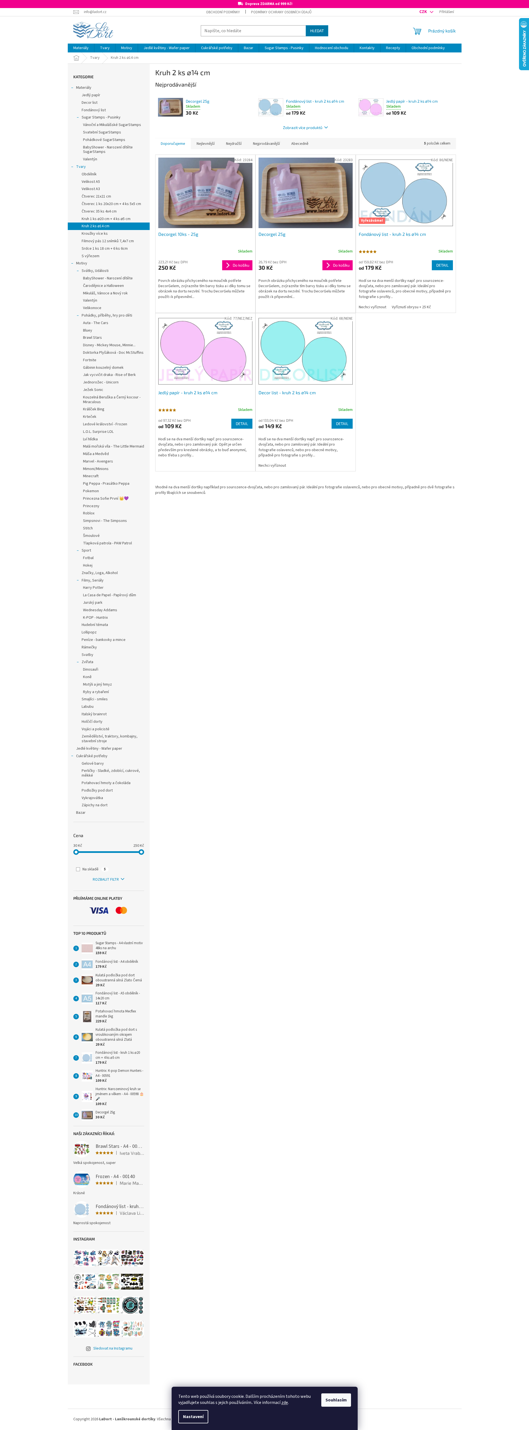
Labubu (88, 706)
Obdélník (89, 174)
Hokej (87, 565)
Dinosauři (90, 669)
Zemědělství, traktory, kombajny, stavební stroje (109, 739)
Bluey (87, 330)
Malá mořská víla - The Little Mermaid (113, 446)
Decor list (89, 102)
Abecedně (300, 143)
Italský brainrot (94, 714)
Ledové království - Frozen (105, 424)
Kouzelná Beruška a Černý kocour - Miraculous (112, 400)
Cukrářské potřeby (91, 756)
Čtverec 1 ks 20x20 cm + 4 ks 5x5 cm (111, 204)
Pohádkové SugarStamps (104, 140)
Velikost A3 (91, 189)
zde (284, 1402)
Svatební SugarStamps (102, 132)
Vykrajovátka (92, 798)
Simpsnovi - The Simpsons (105, 521)
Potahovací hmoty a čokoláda (106, 783)
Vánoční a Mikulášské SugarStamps (112, 125)
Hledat (317, 30)
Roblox (88, 513)
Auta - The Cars (95, 323)
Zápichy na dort (94, 805)
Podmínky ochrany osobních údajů (281, 12)
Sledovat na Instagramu (112, 1348)
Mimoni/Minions (96, 469)
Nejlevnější (206, 143)
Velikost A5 (91, 182)
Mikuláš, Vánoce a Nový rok (105, 293)
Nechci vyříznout (372, 307)
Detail (442, 265)
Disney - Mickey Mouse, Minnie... (109, 345)
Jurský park (92, 602)
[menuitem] (81, 48)
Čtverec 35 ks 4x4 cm (99, 211)
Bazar (81, 812)
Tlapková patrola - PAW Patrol (107, 543)
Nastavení (193, 1417)
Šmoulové (91, 536)
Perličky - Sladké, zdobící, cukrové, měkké (111, 773)
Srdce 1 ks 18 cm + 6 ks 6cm (105, 248)
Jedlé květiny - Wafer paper (99, 748)
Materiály (83, 87)
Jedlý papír (91, 95)
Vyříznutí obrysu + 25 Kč (411, 307)
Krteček (89, 417)
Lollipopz (89, 632)
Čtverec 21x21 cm (96, 196)
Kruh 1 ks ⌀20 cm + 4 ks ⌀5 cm (106, 219)
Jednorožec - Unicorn (101, 382)
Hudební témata (95, 625)
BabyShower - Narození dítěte (108, 278)
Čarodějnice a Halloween (103, 286)
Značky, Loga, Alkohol (100, 573)
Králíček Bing (93, 409)
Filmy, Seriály (93, 580)
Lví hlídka (90, 439)
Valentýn (90, 159)
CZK (423, 12)
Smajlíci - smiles (95, 699)
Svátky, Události (95, 271)
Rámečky (89, 647)
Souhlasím (336, 1400)
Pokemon (91, 491)
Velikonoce (92, 308)
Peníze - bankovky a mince (104, 640)
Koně (87, 677)
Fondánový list (94, 110)
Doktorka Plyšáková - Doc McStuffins (113, 352)
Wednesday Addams (100, 610)
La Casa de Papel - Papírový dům (109, 595)
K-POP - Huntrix (95, 617)
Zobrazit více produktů (302, 127)
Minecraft (91, 476)
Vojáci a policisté (95, 729)
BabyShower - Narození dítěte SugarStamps (108, 150)
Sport (86, 550)
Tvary (81, 167)
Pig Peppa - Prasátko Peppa (106, 483)
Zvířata (87, 662)
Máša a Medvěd (96, 454)
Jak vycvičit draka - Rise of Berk (109, 375)
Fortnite (89, 360)
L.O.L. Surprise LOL (98, 431)
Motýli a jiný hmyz (97, 684)
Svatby (87, 655)
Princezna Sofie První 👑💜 (106, 498)
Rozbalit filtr (106, 879)
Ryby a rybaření (96, 692)
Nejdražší (234, 143)
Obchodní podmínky (223, 12)
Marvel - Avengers (98, 461)
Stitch (88, 528)
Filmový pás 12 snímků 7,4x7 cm (108, 241)
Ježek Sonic (93, 390)
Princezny (91, 506)
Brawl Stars (92, 337)
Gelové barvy (93, 763)
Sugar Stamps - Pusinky (101, 117)
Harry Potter (93, 587)
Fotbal (88, 558)
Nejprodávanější (266, 143)
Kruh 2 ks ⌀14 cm (95, 226)
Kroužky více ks (95, 233)
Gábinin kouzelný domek (103, 367)
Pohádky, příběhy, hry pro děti (107, 315)
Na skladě (94, 869)
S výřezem (90, 256)
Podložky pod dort (97, 790)
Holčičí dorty (92, 721)
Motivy (81, 263)
